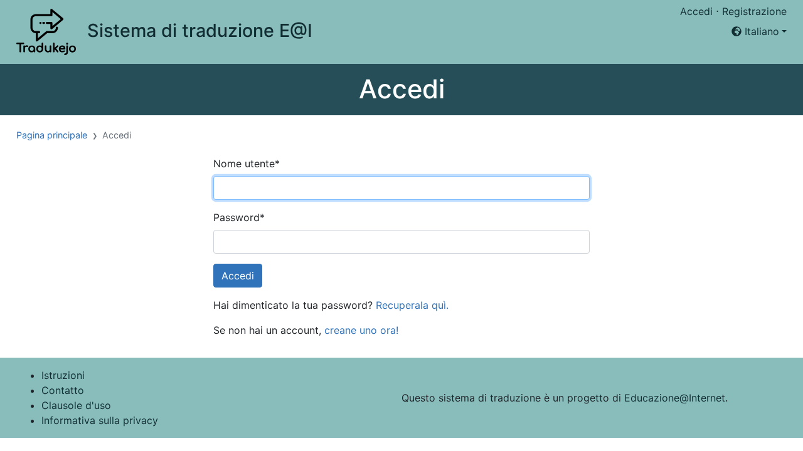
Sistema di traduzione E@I (199, 30)
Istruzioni (63, 375)
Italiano (760, 31)
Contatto (62, 390)
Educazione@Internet (674, 397)
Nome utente (246, 163)
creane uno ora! (361, 330)
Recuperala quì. (412, 305)
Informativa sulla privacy (99, 420)
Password (239, 217)
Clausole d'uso (76, 405)
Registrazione (754, 11)
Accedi (696, 11)
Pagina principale (51, 135)
